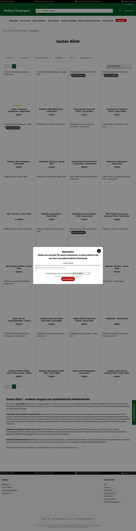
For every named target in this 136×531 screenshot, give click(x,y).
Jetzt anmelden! (68, 279)
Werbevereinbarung (75, 276)
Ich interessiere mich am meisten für (59, 273)
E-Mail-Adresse (68, 263)
